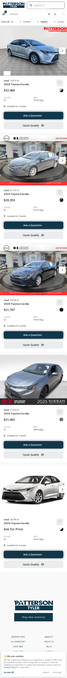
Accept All (9, 672)
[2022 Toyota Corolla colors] (61, 419)
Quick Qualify (31, 125)
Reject (46, 672)
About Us (49, 641)
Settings (57, 672)
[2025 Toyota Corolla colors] (61, 90)
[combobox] (45, 5)
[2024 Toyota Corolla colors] (61, 529)
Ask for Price (13, 529)
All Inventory (18, 641)
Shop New (18, 646)
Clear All (5, 21)
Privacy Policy (10, 667)
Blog (48, 646)
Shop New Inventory (33, 617)
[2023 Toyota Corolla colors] (61, 200)
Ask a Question (32, 115)
